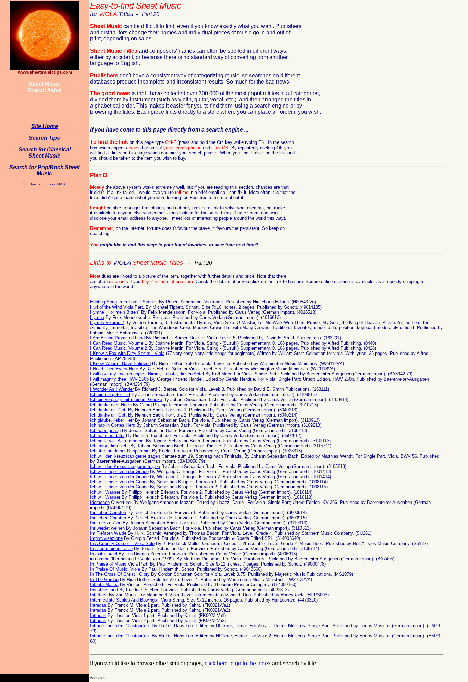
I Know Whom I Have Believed (120, 363)
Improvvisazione (106, 538)
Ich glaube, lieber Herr (112, 420)
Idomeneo (100, 502)
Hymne (97, 317)
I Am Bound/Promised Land (117, 337)
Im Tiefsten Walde (108, 533)
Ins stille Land (104, 589)
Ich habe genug (105, 430)
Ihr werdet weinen (107, 528)
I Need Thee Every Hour (114, 368)
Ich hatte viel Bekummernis (117, 440)
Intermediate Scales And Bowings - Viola (130, 600)
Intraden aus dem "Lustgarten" (120, 625)
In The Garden (104, 579)
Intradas (98, 605)
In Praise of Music (108, 564)
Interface (99, 594)
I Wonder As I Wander (112, 389)
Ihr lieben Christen (108, 512)
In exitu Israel (103, 553)
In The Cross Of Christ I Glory (120, 574)
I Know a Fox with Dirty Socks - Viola (127, 353)
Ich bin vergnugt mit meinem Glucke (126, 399)
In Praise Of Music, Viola (115, 569)
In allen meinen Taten (111, 548)
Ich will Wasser (105, 492)
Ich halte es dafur (107, 435)
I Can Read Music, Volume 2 (118, 348)
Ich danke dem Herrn (111, 404)
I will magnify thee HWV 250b (119, 379)
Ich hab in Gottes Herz (112, 425)
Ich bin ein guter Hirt (110, 394)
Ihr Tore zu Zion (105, 522)
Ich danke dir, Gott (108, 409)
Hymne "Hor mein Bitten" (115, 312)
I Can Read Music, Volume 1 (118, 343)
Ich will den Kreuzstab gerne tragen (125, 456)
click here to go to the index (238, 663)
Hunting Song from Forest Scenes (124, 302)
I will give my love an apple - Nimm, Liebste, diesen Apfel (147, 373)
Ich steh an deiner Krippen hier (120, 451)
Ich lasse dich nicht (109, 445)
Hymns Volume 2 (107, 322)
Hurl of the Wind (106, 307)
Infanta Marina (104, 584)
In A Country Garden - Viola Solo (122, 543)
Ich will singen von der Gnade (119, 471)
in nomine (99, 558)
